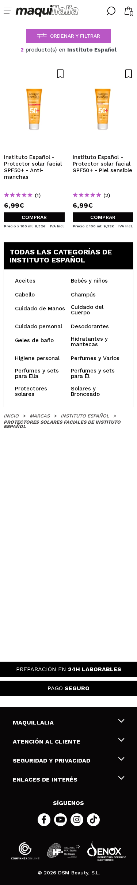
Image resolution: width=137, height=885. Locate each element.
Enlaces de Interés (45, 779)
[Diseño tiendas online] (106, 851)
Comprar (34, 217)
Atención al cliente (46, 741)
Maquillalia (33, 722)
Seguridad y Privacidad (51, 760)
